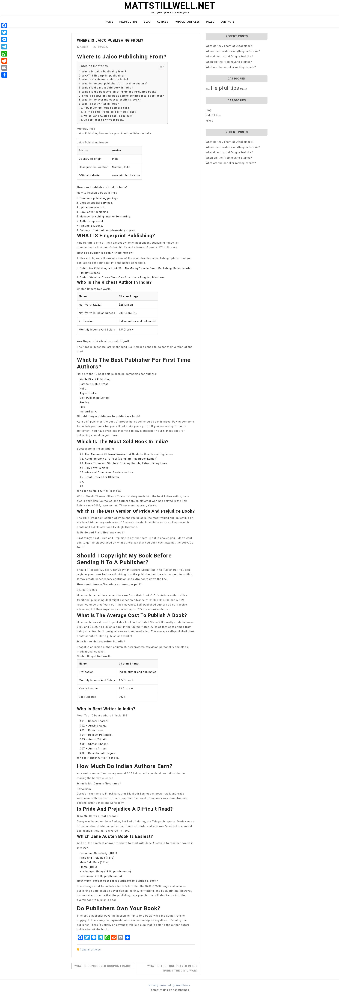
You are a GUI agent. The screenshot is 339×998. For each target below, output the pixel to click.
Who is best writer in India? (100, 103)
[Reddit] (4, 60)
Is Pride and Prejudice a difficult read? (110, 111)
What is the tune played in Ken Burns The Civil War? (172, 968)
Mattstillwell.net (169, 6)
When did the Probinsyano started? (229, 61)
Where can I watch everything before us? (233, 51)
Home (109, 21)
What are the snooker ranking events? (231, 67)
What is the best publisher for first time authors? (115, 83)
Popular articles (187, 21)
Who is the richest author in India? (105, 79)
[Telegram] (4, 46)
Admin (84, 46)
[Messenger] (4, 39)
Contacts (227, 21)
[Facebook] (4, 25)
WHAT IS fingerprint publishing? (103, 75)
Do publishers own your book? (104, 119)
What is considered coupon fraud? (103, 966)
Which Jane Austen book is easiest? (108, 115)
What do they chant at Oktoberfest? (229, 46)
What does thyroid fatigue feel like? (229, 56)
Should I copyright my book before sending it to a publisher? (123, 95)
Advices (162, 21)
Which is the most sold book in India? (107, 87)
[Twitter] (4, 32)
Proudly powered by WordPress (169, 985)
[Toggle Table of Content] (160, 67)
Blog (147, 21)
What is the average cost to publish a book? (111, 99)
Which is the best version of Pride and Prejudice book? (119, 91)
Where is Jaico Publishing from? (104, 71)
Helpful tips (128, 21)
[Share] (4, 74)
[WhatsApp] (4, 53)
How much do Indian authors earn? (107, 107)
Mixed (210, 21)
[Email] (4, 67)
